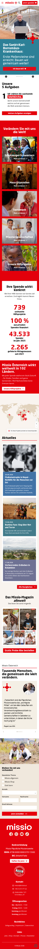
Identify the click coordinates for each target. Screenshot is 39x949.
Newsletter (31, 936)
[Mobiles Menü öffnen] (2, 3)
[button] (3, 731)
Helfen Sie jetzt (18, 861)
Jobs (5, 936)
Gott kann (9, 785)
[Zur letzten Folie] (6, 76)
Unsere (7, 84)
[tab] (16, 76)
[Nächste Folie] (33, 76)
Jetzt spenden (28, 3)
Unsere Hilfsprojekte (12, 389)
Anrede (4, 789)
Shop (10, 936)
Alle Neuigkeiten (25, 587)
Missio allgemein (11, 778)
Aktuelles (9, 438)
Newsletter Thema (9, 775)
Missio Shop (9, 782)
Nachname (24, 797)
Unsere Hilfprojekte (19, 264)
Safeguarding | (10, 925)
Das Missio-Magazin (19, 597)
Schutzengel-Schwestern (19, 155)
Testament (19, 209)
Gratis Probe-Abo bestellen (19, 650)
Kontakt (16, 936)
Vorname (5, 797)
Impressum (20, 925)
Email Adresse (7, 804)
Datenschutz (29, 925)
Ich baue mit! (18, 69)
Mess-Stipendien (19, 182)
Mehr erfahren (19, 159)
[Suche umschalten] (19, 3)
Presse (23, 936)
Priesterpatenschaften (19, 236)
